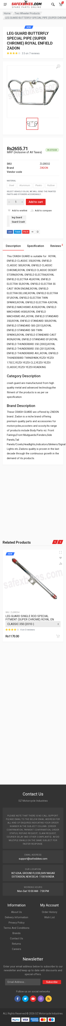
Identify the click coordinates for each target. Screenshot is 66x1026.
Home (7, 13)
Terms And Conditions (16, 927)
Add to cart (36, 202)
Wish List (49, 917)
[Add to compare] (60, 563)
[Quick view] (60, 552)
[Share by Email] (38, 232)
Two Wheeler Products (27, 13)
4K (32, 232)
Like (10, 232)
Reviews (56, 246)
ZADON (44, 167)
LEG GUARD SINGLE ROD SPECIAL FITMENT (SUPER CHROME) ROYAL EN (29, 617)
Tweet (17, 232)
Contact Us (16, 938)
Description (13, 246)
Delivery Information (16, 917)
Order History (49, 912)
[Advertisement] (33, 498)
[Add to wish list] (60, 558)
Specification (35, 246)
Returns (16, 943)
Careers (16, 949)
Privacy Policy (16, 922)
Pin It (25, 232)
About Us (16, 912)
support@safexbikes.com (33, 858)
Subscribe (52, 982)
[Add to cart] (58, 636)
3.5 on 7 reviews (31, 53)
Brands (16, 933)
